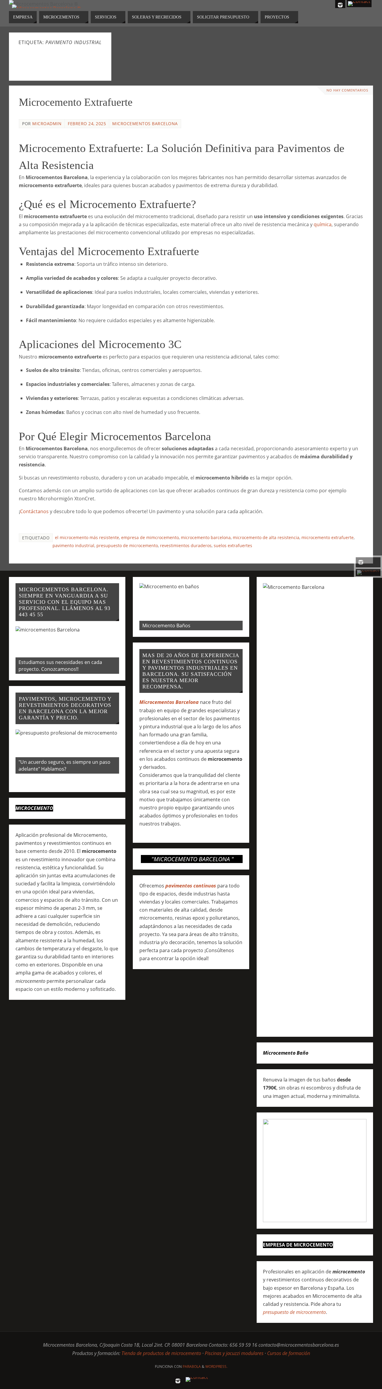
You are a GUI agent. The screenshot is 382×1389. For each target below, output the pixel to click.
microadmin (46, 123)
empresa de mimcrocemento (150, 537)
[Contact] (368, 572)
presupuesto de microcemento (127, 545)
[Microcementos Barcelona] (368, 562)
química (323, 224)
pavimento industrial (73, 545)
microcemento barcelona (206, 537)
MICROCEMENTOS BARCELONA (145, 123)
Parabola (192, 1366)
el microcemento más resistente (87, 537)
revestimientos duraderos (186, 545)
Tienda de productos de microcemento (161, 1353)
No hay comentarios (347, 90)
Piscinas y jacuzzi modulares (234, 1353)
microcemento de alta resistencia (266, 537)
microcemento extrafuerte (327, 537)
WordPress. (216, 1366)
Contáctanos (34, 511)
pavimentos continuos (190, 885)
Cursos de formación (288, 1353)
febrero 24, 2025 (87, 123)
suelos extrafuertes (233, 545)
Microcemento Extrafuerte (76, 102)
